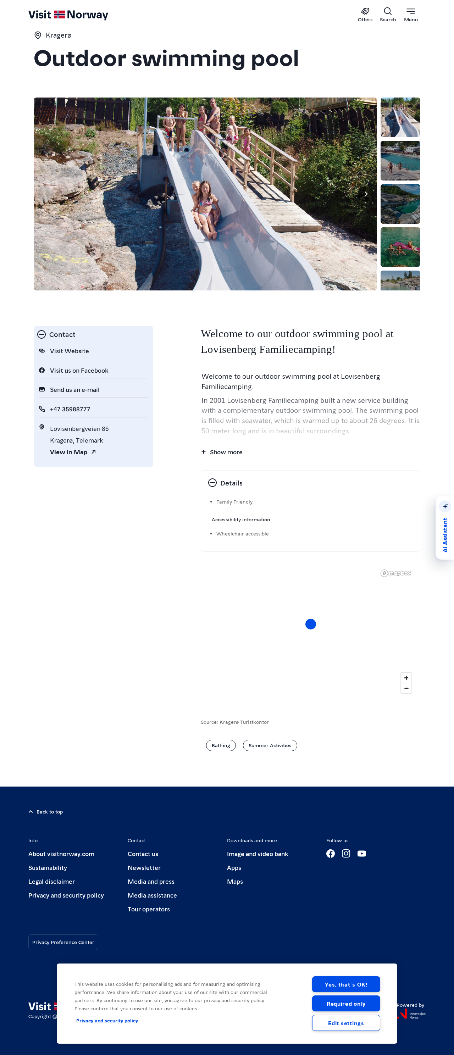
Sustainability (47, 867)
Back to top (50, 811)
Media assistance (152, 895)
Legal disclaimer (51, 881)
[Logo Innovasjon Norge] (411, 1014)
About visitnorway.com (61, 853)
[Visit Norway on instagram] (346, 853)
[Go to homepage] (80, 15)
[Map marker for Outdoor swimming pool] (310, 624)
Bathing (221, 745)
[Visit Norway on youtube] (362, 853)
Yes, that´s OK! (346, 984)
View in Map (68, 452)
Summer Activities (270, 745)
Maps (235, 881)
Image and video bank (257, 853)
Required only (346, 1003)
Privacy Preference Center (63, 942)
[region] (310, 631)
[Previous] (45, 194)
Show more (226, 452)
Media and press (151, 881)
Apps (234, 867)
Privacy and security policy (66, 895)
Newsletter (144, 867)
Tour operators (149, 909)
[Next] (365, 194)
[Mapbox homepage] (395, 573)
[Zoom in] (406, 678)
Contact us (143, 853)
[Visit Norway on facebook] (330, 853)
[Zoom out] (406, 688)
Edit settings (346, 1023)
